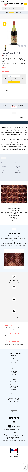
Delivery (3, 86)
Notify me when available (14, 82)
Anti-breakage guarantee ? (6, 90)
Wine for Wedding (14, 385)
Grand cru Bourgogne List (14, 396)
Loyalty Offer (14, 368)
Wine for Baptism (14, 386)
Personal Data (14, 376)
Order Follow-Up (14, 369)
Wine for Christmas (14, 388)
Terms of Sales (14, 374)
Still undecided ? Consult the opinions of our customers (14, 345)
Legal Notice (14, 373)
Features (12, 105)
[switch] (25, 468)
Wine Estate (14, 107)
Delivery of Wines (14, 381)
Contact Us (14, 411)
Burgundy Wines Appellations (14, 400)
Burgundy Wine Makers (14, 401)
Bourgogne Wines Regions (14, 398)
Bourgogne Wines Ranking (14, 395)
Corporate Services (14, 383)
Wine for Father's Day (14, 389)
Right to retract (14, 371)
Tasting (4, 105)
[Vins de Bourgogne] (11, 4)
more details (4, 67)
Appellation (20, 105)
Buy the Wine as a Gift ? (6, 94)
